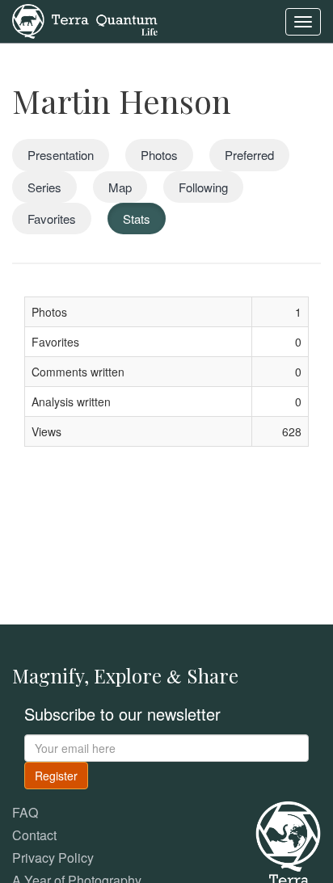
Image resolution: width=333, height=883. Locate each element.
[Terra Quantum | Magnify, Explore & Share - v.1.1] (85, 20)
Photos (159, 154)
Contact (34, 835)
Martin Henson (121, 100)
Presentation (60, 154)
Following (203, 187)
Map (120, 187)
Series (44, 187)
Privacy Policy (53, 857)
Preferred (249, 154)
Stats (136, 218)
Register (56, 775)
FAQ (25, 812)
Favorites (51, 218)
